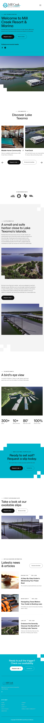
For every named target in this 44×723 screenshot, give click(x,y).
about (3, 704)
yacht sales (4, 708)
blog (23, 704)
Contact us (29, 468)
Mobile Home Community (28, 708)
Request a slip (8, 36)
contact (24, 706)
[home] (11, 5)
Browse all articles (36, 565)
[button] (40, 5)
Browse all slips (22, 510)
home (2, 702)
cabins (24, 702)
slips (2, 706)
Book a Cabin (21, 36)
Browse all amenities (29, 162)
